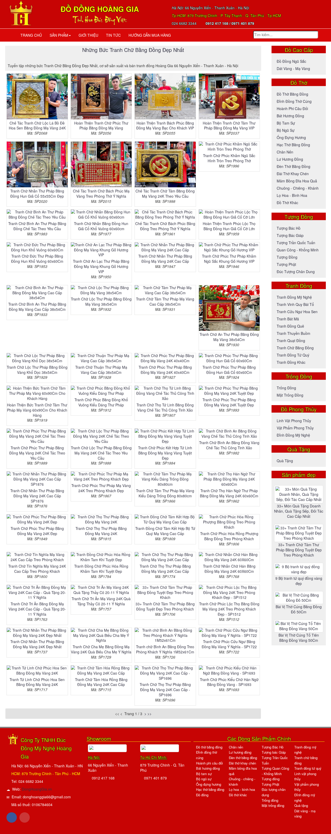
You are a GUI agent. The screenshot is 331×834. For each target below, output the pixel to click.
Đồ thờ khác (287, 202)
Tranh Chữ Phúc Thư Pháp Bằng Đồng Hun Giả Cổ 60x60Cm (229, 370)
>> (149, 713)
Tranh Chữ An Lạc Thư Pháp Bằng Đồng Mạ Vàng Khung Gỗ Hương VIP (101, 266)
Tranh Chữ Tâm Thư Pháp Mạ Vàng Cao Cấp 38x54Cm (165, 301)
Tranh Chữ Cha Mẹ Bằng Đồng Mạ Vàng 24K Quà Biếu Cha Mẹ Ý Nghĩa (101, 649)
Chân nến (285, 152)
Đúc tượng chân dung (296, 271)
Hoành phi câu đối (292, 108)
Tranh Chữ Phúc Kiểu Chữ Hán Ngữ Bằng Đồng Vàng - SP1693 (229, 682)
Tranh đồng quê (290, 326)
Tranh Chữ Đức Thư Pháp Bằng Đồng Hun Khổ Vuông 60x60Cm (37, 258)
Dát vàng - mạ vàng (293, 68)
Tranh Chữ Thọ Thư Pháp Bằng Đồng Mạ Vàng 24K (101, 531)
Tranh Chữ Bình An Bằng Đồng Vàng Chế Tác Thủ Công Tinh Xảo (229, 445)
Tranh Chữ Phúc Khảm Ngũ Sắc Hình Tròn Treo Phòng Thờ (229, 158)
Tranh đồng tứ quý (293, 355)
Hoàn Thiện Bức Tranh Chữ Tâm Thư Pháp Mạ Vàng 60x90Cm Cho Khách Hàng (37, 410)
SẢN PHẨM (59, 35)
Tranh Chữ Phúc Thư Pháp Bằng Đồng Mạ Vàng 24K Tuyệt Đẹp (229, 402)
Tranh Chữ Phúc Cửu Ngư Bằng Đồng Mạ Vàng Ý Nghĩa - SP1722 (229, 644)
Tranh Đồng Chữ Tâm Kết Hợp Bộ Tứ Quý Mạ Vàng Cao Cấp (165, 531)
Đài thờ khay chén (293, 173)
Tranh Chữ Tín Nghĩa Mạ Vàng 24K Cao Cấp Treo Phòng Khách (37, 568)
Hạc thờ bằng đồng (293, 144)
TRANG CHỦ (30, 35)
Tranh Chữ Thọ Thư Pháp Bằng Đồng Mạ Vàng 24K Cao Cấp (165, 568)
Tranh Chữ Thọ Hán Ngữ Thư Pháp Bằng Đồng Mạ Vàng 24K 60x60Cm (229, 493)
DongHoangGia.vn (37, 789)
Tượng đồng (287, 257)
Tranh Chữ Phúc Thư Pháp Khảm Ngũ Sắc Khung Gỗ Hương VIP (229, 258)
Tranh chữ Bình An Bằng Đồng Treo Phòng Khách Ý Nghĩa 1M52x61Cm (165, 649)
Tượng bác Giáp (290, 235)
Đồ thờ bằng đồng (292, 94)
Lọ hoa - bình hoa (292, 195)
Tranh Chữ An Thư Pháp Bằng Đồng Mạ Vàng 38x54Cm (229, 337)
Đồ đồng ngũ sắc (291, 61)
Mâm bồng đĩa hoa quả (297, 180)
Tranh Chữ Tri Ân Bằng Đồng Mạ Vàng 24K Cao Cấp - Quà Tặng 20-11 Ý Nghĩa (37, 609)
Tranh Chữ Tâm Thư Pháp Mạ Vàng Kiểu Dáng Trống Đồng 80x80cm (165, 493)
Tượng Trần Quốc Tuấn (296, 242)
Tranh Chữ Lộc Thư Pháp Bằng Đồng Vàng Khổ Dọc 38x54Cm (37, 370)
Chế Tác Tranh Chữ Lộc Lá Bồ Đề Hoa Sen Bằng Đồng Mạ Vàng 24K (37, 125)
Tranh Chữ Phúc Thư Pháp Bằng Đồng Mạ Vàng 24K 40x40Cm (165, 370)
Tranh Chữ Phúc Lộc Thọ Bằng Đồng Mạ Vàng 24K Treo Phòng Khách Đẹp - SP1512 (229, 609)
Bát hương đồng (290, 115)
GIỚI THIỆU (88, 35)
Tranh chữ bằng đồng (295, 347)
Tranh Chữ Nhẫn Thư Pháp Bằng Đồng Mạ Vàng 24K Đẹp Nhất (37, 644)
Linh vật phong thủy (294, 420)
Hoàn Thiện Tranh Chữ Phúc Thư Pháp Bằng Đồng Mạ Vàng (101, 125)
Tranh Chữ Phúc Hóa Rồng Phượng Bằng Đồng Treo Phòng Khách (229, 536)
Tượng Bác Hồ (288, 228)
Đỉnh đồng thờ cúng (294, 101)
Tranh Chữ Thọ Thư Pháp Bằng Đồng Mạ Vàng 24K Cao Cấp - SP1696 (165, 689)
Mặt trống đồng (290, 395)
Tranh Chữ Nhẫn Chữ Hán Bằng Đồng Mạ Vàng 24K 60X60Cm (229, 568)
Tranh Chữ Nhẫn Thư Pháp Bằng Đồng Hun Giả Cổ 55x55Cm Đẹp (37, 193)
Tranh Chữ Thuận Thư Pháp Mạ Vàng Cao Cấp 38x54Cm (101, 370)
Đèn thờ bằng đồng (293, 166)
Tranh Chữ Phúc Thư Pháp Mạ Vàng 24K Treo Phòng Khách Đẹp (101, 488)
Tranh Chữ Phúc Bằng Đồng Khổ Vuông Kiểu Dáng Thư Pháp (101, 402)
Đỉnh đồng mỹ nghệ (293, 435)
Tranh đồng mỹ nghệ (294, 297)
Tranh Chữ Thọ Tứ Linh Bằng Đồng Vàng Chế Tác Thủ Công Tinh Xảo (165, 407)
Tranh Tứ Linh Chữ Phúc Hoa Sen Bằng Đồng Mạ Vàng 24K (37, 682)
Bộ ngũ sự (286, 130)
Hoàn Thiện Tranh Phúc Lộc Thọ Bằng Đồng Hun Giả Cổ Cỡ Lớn (229, 226)
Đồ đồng (202, 794)
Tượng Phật (286, 264)
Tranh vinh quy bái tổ (295, 304)
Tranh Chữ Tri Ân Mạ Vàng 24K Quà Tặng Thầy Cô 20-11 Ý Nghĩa (101, 601)
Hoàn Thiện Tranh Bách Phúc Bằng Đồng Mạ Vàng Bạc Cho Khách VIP (165, 125)
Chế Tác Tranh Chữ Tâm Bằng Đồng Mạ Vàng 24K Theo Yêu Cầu (165, 193)
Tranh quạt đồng (291, 340)
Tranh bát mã (288, 318)
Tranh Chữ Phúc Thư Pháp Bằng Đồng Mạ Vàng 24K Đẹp (37, 531)
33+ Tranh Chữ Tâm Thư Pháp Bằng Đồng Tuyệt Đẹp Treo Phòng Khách (165, 606)
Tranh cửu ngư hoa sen (297, 311)
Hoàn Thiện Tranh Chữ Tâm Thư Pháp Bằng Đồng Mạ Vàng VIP (229, 125)
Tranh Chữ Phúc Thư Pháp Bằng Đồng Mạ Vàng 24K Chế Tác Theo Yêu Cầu (37, 453)
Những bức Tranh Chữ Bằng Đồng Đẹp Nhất (133, 49)
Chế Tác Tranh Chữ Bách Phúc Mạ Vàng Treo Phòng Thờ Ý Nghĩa (101, 193)
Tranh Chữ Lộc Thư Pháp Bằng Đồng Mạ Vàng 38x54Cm (101, 301)
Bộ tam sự (286, 123)
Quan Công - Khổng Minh (298, 249)
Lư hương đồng (290, 159)
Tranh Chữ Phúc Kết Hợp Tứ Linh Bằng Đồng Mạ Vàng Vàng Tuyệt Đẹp (165, 453)
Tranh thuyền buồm (293, 333)
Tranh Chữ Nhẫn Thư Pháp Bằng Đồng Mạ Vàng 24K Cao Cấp (165, 258)
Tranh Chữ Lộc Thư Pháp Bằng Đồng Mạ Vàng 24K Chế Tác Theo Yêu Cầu (101, 453)
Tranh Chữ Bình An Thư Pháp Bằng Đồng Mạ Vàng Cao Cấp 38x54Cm (37, 307)
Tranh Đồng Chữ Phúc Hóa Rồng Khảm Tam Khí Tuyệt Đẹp (101, 568)
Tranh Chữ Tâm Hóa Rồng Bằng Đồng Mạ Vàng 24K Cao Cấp (101, 682)
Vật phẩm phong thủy (295, 427)
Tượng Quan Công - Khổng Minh (275, 771)
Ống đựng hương (291, 137)
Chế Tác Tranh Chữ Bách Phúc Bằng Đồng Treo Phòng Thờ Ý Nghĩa (165, 226)
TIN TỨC (113, 35)
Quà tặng (285, 460)
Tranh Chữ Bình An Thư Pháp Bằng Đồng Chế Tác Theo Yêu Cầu (37, 226)
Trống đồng (286, 387)
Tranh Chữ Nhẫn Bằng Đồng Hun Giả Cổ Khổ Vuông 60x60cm (101, 226)
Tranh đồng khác (291, 362)
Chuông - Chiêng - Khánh (298, 188)
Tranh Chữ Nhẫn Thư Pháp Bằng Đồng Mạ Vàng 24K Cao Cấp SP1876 (37, 496)
